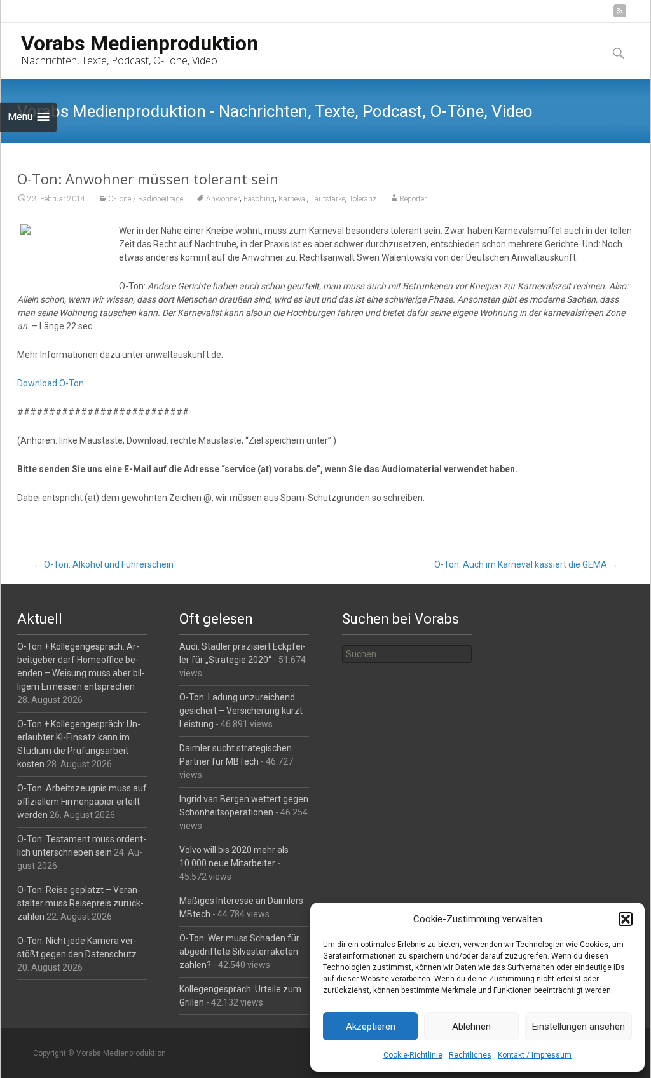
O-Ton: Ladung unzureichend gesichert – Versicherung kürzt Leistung (241, 710)
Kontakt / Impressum (535, 1055)
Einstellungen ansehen (578, 1026)
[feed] (619, 16)
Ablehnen (471, 1026)
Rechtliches (470, 1055)
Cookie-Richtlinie (412, 1055)
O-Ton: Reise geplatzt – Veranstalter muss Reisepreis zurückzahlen (80, 903)
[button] (625, 919)
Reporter (413, 198)
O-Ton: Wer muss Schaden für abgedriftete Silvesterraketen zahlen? (239, 951)
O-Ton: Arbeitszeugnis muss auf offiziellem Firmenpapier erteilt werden (82, 801)
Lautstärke (328, 198)
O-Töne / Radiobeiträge (145, 198)
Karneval (292, 198)
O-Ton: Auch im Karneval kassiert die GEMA (526, 564)
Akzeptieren (370, 1026)
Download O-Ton (50, 383)
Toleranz (362, 198)
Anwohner (223, 198)
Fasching (259, 198)
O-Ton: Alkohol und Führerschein (103, 564)
